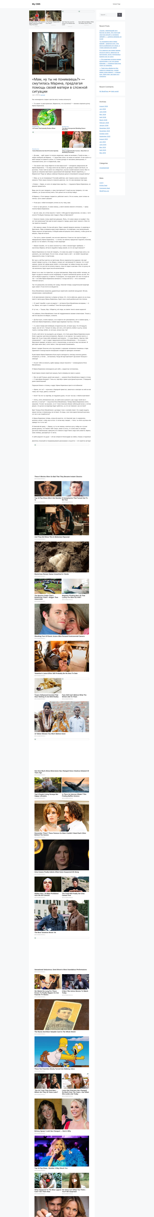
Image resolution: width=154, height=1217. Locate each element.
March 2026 (103, 120)
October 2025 (103, 133)
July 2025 (102, 142)
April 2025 (102, 150)
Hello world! (115, 91)
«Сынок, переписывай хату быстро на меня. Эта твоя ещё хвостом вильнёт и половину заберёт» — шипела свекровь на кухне (110, 35)
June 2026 (102, 112)
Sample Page (116, 4)
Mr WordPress (104, 91)
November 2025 (104, 131)
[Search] (119, 15)
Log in (101, 183)
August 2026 (103, 106)
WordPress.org (104, 191)
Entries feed (103, 185)
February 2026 (104, 123)
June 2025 (102, 144)
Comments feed (104, 188)
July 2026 (102, 109)
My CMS (36, 4)
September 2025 (104, 136)
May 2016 (102, 153)
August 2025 (103, 139)
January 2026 (103, 125)
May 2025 (102, 147)
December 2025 (104, 128)
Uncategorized (104, 168)
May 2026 (102, 114)
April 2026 (102, 117)
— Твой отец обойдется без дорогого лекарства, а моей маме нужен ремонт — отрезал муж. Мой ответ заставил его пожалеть (110, 72)
